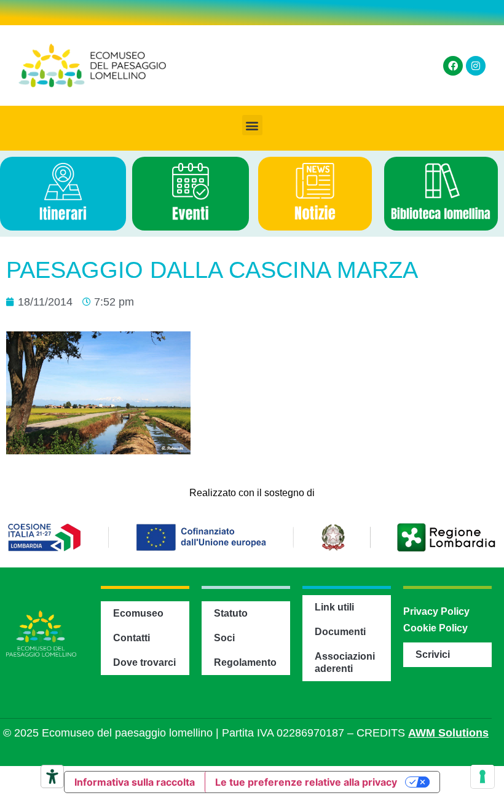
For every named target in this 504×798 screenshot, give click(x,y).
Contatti (131, 638)
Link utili (334, 607)
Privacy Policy (436, 611)
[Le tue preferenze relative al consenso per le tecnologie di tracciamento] (482, 776)
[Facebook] (453, 66)
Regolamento (245, 662)
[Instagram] (476, 66)
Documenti (340, 631)
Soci (224, 638)
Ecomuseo (138, 613)
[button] (252, 125)
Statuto (231, 613)
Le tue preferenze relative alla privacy (306, 782)
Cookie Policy (435, 628)
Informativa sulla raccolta (134, 782)
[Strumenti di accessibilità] (52, 776)
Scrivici (432, 654)
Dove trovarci (144, 662)
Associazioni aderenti (345, 662)
